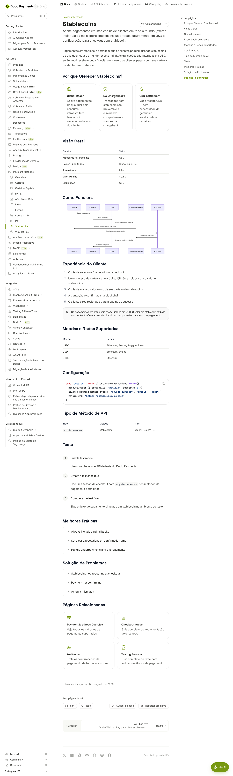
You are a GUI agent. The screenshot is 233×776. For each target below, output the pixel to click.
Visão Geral (190, 28)
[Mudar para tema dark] (44, 6)
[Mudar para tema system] (37, 6)
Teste (187, 61)
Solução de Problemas (196, 72)
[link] (88, 625)
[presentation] (116, 391)
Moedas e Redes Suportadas (200, 44)
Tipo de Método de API (197, 55)
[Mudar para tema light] (40, 6)
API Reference (102, 4)
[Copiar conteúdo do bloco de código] (164, 383)
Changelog (155, 4)
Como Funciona (192, 34)
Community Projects (181, 4)
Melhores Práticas (194, 66)
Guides (82, 4)
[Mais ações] (166, 24)
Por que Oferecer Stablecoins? (201, 23)
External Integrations (129, 4)
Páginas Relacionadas (196, 77)
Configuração (191, 50)
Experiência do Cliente (196, 39)
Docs (67, 4)
